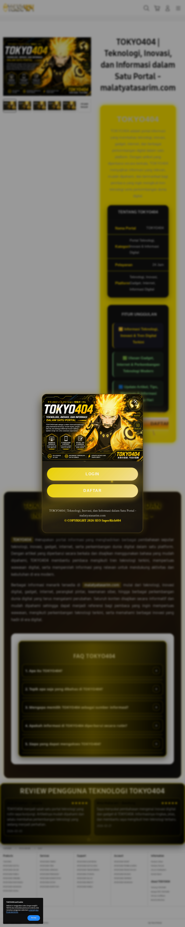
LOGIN (92, 474)
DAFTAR (92, 491)
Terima (33, 918)
